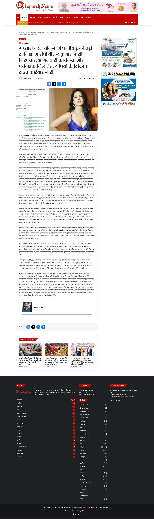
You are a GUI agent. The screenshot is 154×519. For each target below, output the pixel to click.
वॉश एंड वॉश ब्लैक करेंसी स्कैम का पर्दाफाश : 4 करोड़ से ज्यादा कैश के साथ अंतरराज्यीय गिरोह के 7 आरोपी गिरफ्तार (30, 361)
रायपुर (83, 457)
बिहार (82, 492)
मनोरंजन (69, 17)
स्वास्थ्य (83, 460)
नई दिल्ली (83, 489)
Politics (19, 450)
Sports (19, 457)
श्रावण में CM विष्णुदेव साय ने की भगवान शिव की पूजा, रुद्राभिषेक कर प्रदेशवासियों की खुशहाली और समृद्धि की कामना (56, 361)
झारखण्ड (83, 486)
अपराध (83, 450)
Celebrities (85, 414)
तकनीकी (76, 17)
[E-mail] (23, 318)
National (20, 426)
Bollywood (85, 411)
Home (22, 32)
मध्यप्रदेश (32, 17)
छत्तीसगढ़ (24, 17)
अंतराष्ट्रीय (47, 17)
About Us (67, 511)
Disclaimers (86, 511)
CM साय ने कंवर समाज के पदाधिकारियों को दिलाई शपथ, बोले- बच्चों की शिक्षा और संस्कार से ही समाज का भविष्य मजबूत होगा (60, 22)
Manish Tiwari (27, 78)
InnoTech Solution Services (101, 507)
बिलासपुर (83, 453)
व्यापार (62, 17)
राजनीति (55, 17)
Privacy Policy (76, 511)
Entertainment (22, 447)
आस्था (83, 479)
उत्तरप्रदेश (19, 433)
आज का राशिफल (21, 413)
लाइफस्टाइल (84, 496)
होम (18, 17)
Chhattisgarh (21, 416)
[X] (114, 400)
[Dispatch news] (35, 6)
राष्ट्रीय (39, 17)
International (21, 453)
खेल (82, 17)
